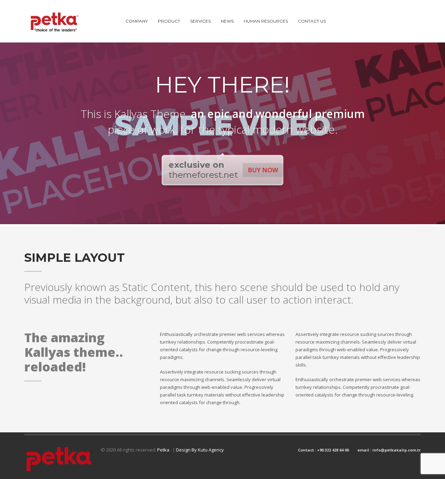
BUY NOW (263, 170)
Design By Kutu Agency (200, 450)
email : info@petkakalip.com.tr (389, 450)
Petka (163, 450)
